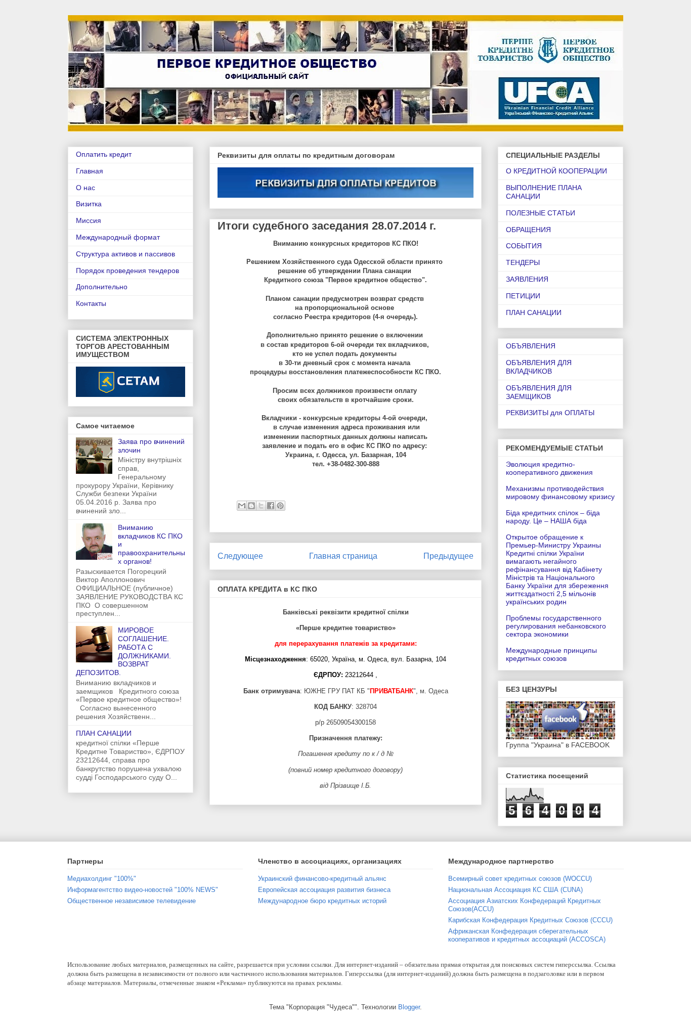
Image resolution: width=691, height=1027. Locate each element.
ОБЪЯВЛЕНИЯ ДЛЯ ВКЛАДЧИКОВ (539, 367)
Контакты (91, 303)
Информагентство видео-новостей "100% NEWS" (142, 890)
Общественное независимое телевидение (131, 901)
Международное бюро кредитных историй (322, 901)
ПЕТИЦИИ (523, 296)
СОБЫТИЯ (524, 246)
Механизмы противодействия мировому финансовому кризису (560, 492)
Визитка (89, 204)
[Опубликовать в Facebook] (271, 506)
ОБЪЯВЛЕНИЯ (530, 346)
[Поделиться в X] (261, 506)
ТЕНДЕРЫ (523, 262)
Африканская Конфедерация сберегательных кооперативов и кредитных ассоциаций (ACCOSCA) (527, 935)
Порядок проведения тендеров (127, 270)
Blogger (409, 1007)
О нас (85, 188)
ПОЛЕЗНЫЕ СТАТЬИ (540, 213)
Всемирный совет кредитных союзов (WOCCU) (520, 878)
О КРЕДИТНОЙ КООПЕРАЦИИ (556, 171)
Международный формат (118, 237)
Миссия (88, 220)
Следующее (240, 556)
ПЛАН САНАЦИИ (104, 733)
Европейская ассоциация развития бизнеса (324, 890)
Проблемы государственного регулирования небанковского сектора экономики (556, 626)
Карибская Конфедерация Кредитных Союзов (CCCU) (530, 920)
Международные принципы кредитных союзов (551, 654)
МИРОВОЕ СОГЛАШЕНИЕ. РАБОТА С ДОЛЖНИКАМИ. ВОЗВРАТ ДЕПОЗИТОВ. (123, 651)
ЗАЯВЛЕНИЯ (527, 279)
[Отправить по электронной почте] (242, 506)
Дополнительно (101, 287)
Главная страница (343, 556)
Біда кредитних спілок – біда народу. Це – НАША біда (553, 517)
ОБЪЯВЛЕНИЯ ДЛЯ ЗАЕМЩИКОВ (539, 392)
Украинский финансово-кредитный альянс (322, 878)
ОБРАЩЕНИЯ (528, 230)
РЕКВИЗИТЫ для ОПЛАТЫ (550, 413)
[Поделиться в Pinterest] (280, 506)
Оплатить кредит (104, 154)
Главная (89, 171)
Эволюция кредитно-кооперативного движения (549, 468)
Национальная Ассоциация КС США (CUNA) (515, 890)
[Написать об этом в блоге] (251, 506)
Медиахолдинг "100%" (101, 878)
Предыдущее (448, 556)
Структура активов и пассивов (125, 254)
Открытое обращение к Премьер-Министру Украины (553, 541)
